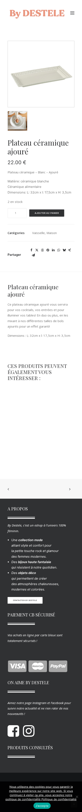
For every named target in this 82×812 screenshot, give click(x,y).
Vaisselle (38, 233)
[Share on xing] (69, 250)
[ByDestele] (37, 13)
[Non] (77, 797)
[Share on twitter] (36, 250)
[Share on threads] (42, 250)
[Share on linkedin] (53, 250)
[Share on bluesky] (64, 250)
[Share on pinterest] (47, 250)
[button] (72, 13)
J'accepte (42, 805)
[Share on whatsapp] (58, 250)
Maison (51, 233)
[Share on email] (33, 255)
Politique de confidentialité (59, 799)
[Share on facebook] (31, 250)
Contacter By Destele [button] (25, 600)
